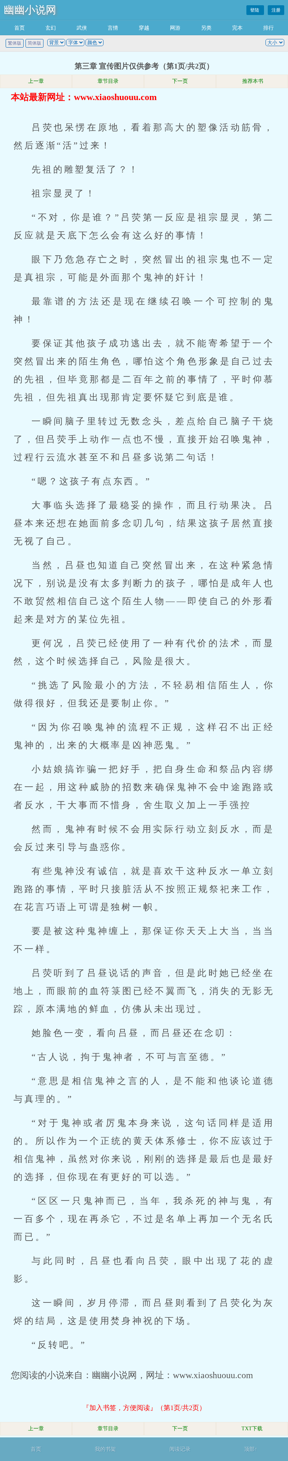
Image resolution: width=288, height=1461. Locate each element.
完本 (237, 28)
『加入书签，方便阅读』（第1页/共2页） (144, 1408)
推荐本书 (252, 81)
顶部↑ (250, 1449)
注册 (276, 10)
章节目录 (108, 81)
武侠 (81, 28)
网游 (175, 28)
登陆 (255, 10)
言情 (113, 28)
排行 (268, 28)
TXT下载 (252, 1428)
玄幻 (50, 28)
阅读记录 (180, 1449)
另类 (206, 28)
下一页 (180, 81)
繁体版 (14, 43)
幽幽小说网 (30, 10)
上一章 (36, 81)
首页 (19, 28)
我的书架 (105, 1449)
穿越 (144, 28)
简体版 (34, 43)
